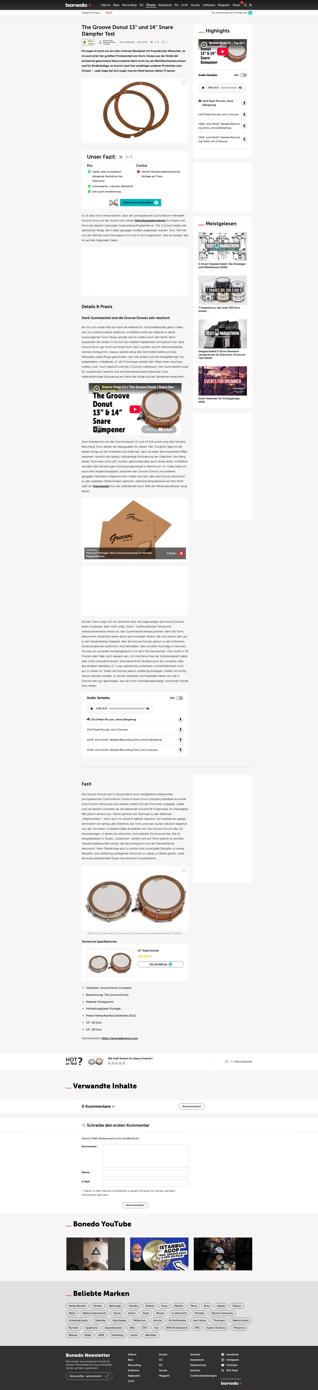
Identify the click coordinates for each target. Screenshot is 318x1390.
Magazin (224, 4)
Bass (116, 4)
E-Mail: (86, 1181)
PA (176, 4)
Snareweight (101, 486)
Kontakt (195, 1354)
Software (209, 4)
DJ (141, 4)
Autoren (195, 1370)
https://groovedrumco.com (120, 1038)
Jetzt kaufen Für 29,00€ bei (138, 202)
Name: (86, 1172)
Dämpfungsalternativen (150, 220)
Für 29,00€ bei (158, 964)
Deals (236, 4)
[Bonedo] (79, 5)
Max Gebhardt (127, 42)
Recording (129, 4)
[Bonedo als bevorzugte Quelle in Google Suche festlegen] (107, 42)
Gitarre (105, 4)
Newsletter (86, 1376)
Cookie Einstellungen (203, 1375)
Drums (151, 4)
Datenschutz (198, 1365)
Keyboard (165, 4)
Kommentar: (89, 1146)
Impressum (197, 1359)
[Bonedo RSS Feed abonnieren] (250, 5)
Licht (184, 4)
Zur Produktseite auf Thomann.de (229, 13)
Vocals (195, 4)
